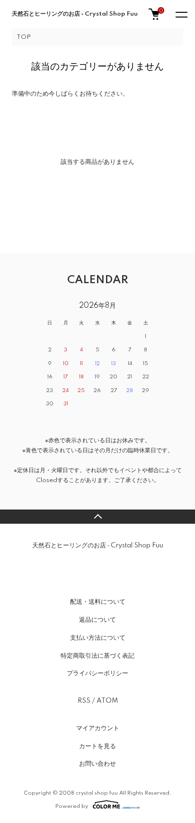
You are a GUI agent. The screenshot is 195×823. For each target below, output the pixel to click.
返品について (97, 620)
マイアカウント (97, 728)
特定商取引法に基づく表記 (97, 656)
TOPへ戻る (97, 517)
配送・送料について (97, 602)
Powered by (71, 806)
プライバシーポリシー (97, 673)
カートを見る (97, 746)
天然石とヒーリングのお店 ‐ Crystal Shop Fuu (75, 14)
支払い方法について (97, 638)
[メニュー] (181, 14)
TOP (24, 37)
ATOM (107, 701)
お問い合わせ (97, 763)
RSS (84, 701)
